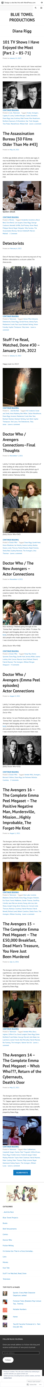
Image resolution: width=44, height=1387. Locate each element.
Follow (8, 1360)
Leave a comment (35, 124)
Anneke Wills (28, 775)
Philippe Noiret (8, 228)
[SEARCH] (35, 8)
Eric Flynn (6, 900)
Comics (5, 1234)
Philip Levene (27, 1160)
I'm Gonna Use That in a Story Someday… (18, 1251)
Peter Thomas (17, 1160)
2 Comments (14, 780)
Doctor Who (13, 542)
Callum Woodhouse (34, 413)
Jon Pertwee (27, 777)
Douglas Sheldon (33, 898)
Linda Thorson (13, 548)
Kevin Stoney (21, 906)
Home (15, 1316)
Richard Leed (12, 911)
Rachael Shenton (8, 419)
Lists (10, 113)
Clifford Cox (12, 1034)
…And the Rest (8, 1212)
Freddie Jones (15, 1155)
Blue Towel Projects (10, 1217)
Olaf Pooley (25, 225)
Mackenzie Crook (8, 324)
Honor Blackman (8, 545)
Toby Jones (25, 327)
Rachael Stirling (28, 324)
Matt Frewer (25, 118)
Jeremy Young (22, 903)
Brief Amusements (10, 1229)
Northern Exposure (9, 121)
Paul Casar (18, 324)
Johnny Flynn (33, 322)
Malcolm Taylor (13, 1158)
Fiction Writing (8, 1245)
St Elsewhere (20, 121)
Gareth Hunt (36, 542)
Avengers (35, 113)
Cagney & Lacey (8, 116)
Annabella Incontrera (28, 220)
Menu (41, 8)
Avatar (29, 113)
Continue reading (11, 110)
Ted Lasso (14, 422)
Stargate (35, 121)
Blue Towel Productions (22, 17)
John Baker (33, 1037)
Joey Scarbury (15, 118)
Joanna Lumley (27, 545)
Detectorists (13, 243)
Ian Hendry (18, 545)
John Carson (12, 659)
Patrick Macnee (23, 548)
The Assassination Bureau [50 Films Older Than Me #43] (20, 139)
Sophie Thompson (15, 327)
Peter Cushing (7, 1160)
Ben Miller (23, 413)
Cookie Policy (8, 1378)
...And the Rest (14, 411)
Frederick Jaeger (26, 1155)
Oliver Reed (34, 225)
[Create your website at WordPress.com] (22, 2)
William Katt (24, 124)
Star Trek (29, 121)
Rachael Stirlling (20, 419)
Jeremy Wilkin (30, 657)
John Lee (31, 903)
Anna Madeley (15, 413)
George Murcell (23, 1037)
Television (16, 113)
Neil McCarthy (24, 1040)
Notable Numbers (20, 1309)
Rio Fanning (6, 1043)
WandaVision (15, 124)
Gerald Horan (23, 322)
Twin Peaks (6, 124)
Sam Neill (29, 419)
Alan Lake (26, 895)
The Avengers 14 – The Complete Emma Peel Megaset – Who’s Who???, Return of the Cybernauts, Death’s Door (22, 1068)
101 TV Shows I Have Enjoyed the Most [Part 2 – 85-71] (21, 47)
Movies (11, 220)
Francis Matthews (15, 900)
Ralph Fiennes (34, 548)
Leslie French (14, 1040)
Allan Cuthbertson (29, 1149)
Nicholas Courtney (15, 909)
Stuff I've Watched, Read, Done (14, 1273)
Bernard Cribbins (8, 777)
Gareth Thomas (27, 900)
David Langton (22, 1034)
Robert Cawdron (23, 911)
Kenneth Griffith (15, 225)
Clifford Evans (35, 1152)
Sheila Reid (6, 551)
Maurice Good (21, 659)
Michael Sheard (32, 659)
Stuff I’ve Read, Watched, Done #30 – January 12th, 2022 (21, 345)
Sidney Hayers (15, 1163)
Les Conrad (30, 906)
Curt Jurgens (19, 223)
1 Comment (13, 234)
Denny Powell (14, 898)
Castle (28, 116)
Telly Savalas (29, 228)
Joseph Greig (11, 906)
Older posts (22, 1172)
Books (5, 1223)
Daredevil (34, 116)
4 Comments (15, 665)
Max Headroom (34, 118)
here (4, 635)
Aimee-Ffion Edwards (30, 319)
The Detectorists (23, 422)
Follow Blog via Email (13, 1339)
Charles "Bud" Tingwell (22, 1152)
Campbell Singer (8, 1152)
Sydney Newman (16, 551)
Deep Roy (27, 654)
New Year (32, 416)
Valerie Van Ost (26, 1043)
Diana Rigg (6, 118)
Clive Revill (10, 223)
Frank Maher (13, 1037)
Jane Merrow (13, 903)
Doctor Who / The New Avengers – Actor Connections (18, 568)
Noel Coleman (24, 1158)
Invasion (13, 416)
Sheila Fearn (33, 911)
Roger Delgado (19, 228)
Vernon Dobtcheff (23, 231)
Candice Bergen (19, 116)
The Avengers (27, 551)
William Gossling (15, 914)
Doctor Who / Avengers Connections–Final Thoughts (19, 442)
